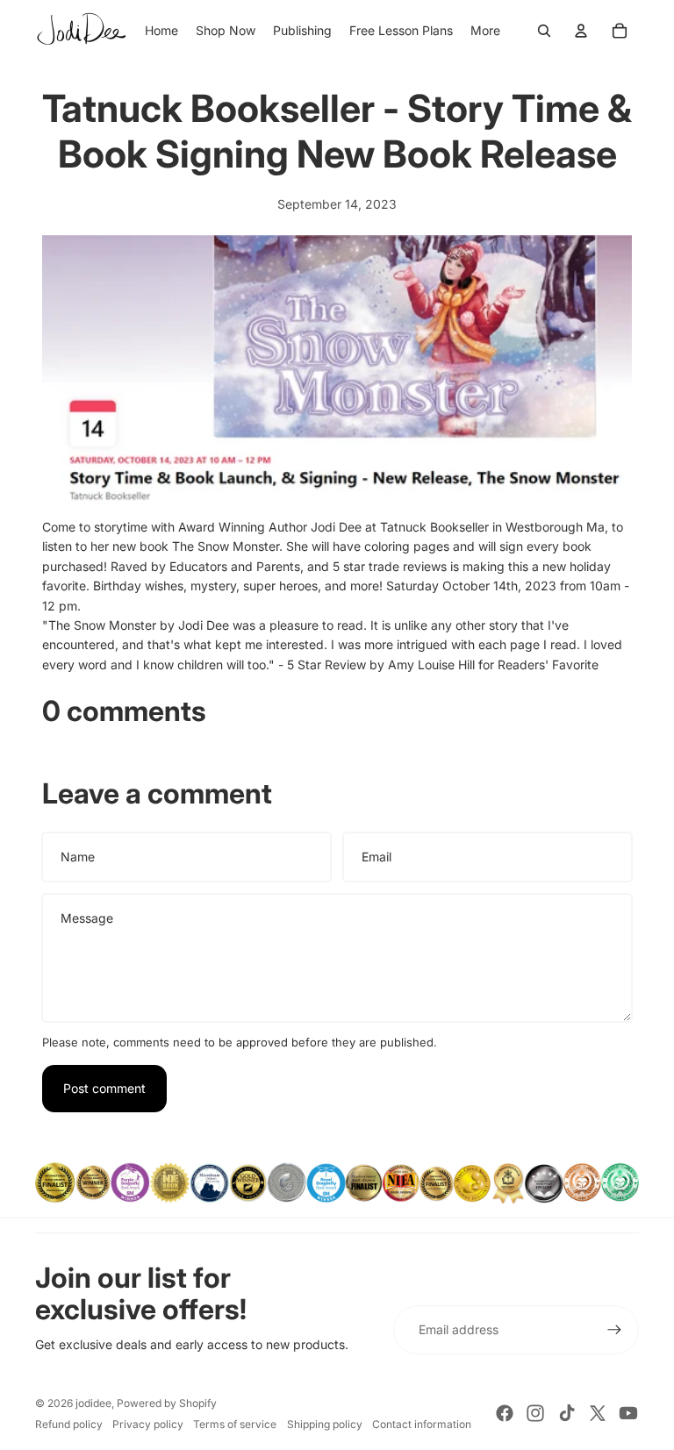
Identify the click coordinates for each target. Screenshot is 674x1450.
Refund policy (69, 1424)
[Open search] (544, 30)
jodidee (93, 1403)
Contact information (421, 1424)
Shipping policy (324, 1424)
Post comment (104, 1088)
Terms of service (234, 1424)
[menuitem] (485, 30)
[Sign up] (614, 1329)
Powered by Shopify (167, 1403)
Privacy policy (147, 1424)
